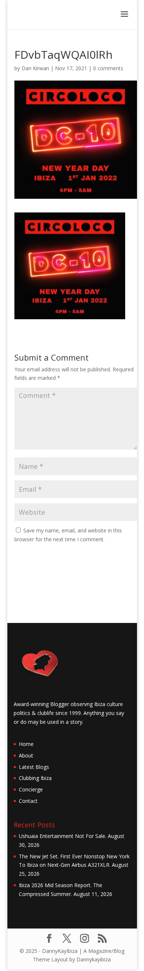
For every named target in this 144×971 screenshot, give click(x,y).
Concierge (31, 789)
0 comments (108, 68)
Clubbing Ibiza (35, 777)
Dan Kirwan (35, 68)
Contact (28, 800)
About (26, 755)
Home (26, 743)
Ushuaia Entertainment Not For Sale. (62, 835)
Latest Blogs (34, 766)
